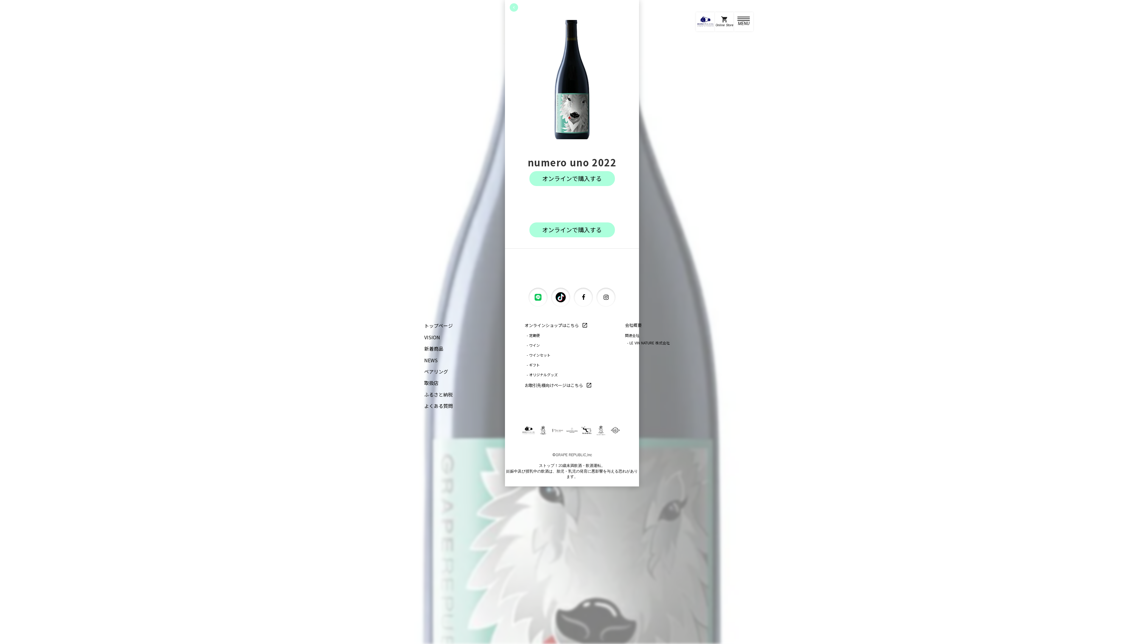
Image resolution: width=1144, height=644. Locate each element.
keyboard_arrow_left (514, 7)
